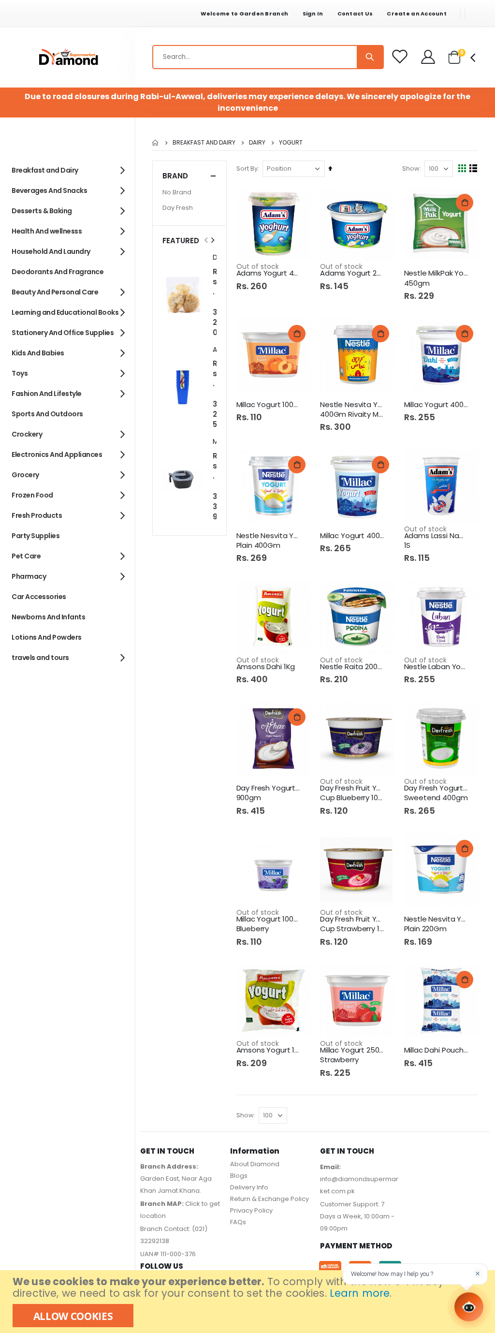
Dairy (257, 143)
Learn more (360, 1293)
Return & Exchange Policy (269, 1198)
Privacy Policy (251, 1210)
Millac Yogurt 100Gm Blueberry (268, 924)
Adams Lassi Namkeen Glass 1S (436, 540)
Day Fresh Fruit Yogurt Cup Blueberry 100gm (352, 793)
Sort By (247, 168)
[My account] (428, 57)
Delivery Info (249, 1187)
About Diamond (254, 1164)
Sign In (313, 13)
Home (155, 142)
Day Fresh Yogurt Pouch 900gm (268, 793)
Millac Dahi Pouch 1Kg (436, 1050)
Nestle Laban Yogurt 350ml (436, 667)
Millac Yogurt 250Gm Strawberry (352, 1055)
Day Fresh (177, 207)
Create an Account (417, 13)
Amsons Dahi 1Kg (265, 667)
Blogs (239, 1175)
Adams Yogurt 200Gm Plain (352, 273)
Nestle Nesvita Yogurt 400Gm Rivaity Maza (352, 409)
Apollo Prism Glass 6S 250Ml (215, 349)
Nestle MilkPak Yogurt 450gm (436, 278)
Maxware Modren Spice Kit (215, 441)
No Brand (176, 192)
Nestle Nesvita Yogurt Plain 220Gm (436, 924)
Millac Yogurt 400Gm (436, 405)
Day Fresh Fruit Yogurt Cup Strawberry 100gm (352, 924)
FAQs (238, 1222)
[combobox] (268, 57)
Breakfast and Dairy (204, 143)
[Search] (370, 57)
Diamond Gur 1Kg (215, 257)
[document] (249, 1301)
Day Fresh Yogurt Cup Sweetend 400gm (436, 793)
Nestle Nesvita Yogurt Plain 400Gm (268, 540)
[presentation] (212, 240)
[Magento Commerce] (67, 57)
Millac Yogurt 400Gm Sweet (352, 536)
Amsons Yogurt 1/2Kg (268, 1050)
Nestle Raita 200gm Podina (352, 667)
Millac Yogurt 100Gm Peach (268, 405)
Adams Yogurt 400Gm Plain (268, 273)
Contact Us (355, 13)
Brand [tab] (175, 176)
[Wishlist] (400, 57)
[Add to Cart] (464, 202)
